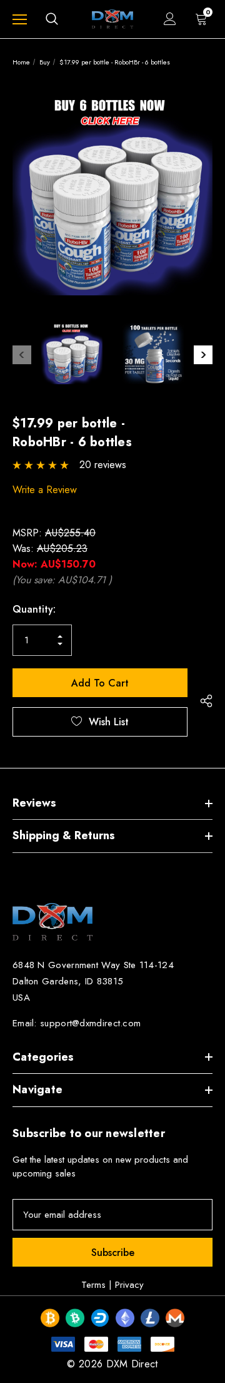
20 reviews (102, 465)
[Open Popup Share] (206, 701)
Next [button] (203, 354)
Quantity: (34, 609)
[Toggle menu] (19, 19)
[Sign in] (170, 19)
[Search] (52, 19)
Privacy (129, 1285)
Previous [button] (21, 354)
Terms (93, 1285)
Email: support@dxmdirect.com (76, 1023)
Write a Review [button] (44, 490)
